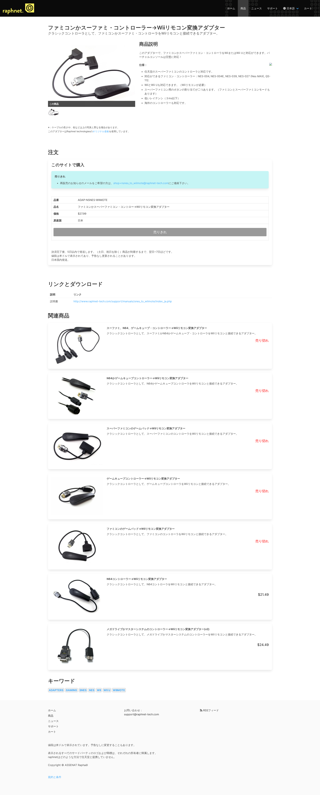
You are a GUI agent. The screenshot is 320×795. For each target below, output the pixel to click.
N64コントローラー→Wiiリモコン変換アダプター (137, 579)
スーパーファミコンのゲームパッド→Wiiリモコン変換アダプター (146, 428)
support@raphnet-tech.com (141, 714)
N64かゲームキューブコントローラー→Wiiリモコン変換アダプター (147, 378)
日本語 (290, 8)
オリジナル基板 (101, 131)
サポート (272, 8)
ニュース (256, 8)
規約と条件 (54, 777)
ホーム (231, 8)
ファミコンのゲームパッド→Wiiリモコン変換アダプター (141, 528)
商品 (243, 8)
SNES (83, 690)
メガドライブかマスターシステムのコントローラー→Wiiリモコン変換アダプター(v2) (158, 629)
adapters (56, 690)
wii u (107, 690)
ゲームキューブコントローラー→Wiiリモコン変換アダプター (143, 478)
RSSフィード (210, 710)
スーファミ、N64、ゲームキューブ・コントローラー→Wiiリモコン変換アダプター (157, 328)
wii (99, 690)
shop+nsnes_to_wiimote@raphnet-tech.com (140, 183)
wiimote (119, 690)
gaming (71, 690)
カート (308, 8)
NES (91, 690)
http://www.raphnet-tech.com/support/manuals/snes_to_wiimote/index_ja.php (123, 301)
